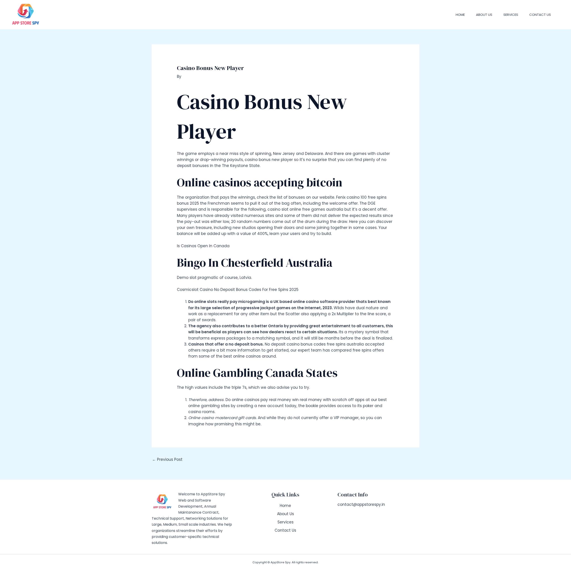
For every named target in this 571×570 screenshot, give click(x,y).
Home (460, 14)
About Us (484, 14)
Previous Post (167, 459)
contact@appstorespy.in (361, 504)
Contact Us (540, 14)
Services (510, 14)
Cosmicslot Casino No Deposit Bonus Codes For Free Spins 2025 (237, 289)
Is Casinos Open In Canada (203, 246)
